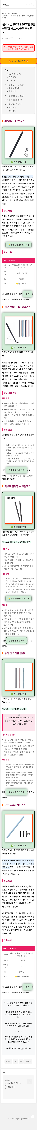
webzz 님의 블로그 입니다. (13, 1083)
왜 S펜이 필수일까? (14, 74)
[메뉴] (32, 4)
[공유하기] (15, 1061)
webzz (6, 4)
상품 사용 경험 (14, 88)
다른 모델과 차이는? (14, 104)
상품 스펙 (12, 80)
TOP (32, 1116)
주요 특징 (12, 77)
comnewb (25, 1119)
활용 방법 (12, 91)
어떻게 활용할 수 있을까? (16, 95)
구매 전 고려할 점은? (14, 100)
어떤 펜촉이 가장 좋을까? (16, 84)
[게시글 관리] (21, 1061)
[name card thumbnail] (29, 1081)
